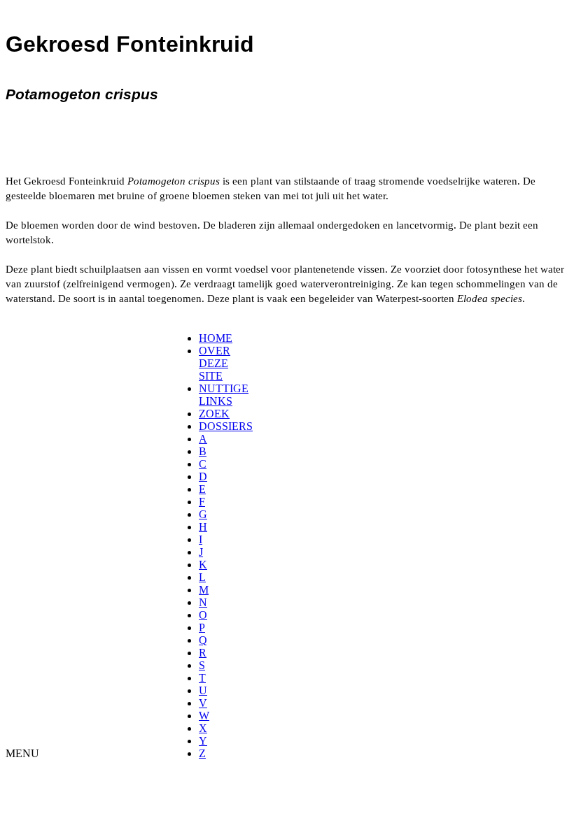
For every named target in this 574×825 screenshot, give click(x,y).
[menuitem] (203, 338)
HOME (215, 338)
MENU (22, 753)
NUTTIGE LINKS (223, 394)
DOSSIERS (226, 426)
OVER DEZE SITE (214, 363)
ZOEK (214, 413)
